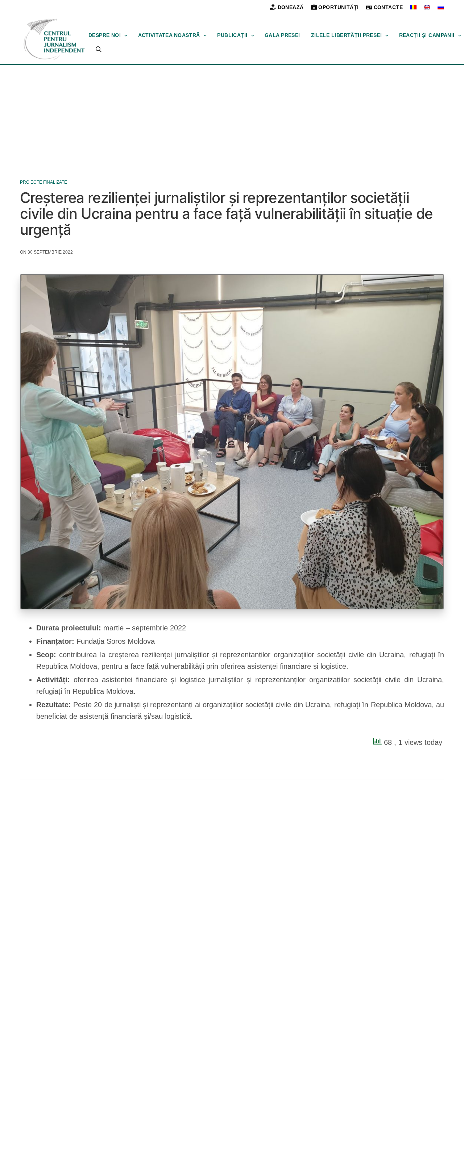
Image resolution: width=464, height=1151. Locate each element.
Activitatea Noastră (169, 35)
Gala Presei (282, 35)
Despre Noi (104, 35)
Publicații (232, 35)
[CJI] (54, 39)
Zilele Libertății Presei (346, 35)
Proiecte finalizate (43, 182)
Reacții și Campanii (427, 35)
